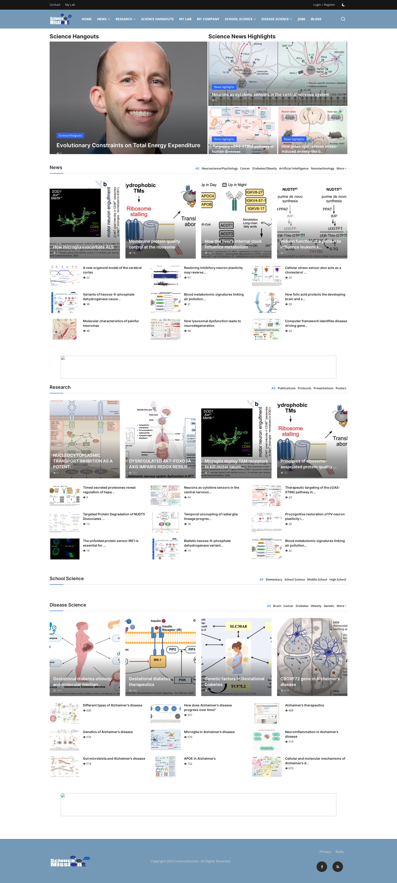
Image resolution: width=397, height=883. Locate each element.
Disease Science (275, 19)
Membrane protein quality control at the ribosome (154, 244)
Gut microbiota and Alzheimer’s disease (114, 758)
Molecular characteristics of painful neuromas (111, 323)
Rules (339, 851)
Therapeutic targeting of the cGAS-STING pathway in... (312, 489)
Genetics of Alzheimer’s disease (108, 732)
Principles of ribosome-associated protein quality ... (309, 464)
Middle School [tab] (317, 579)
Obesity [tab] (316, 606)
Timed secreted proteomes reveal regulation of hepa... (109, 489)
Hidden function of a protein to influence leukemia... (311, 244)
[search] (343, 19)
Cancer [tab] (245, 168)
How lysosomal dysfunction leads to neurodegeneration (212, 323)
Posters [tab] (341, 388)
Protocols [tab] (304, 388)
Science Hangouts (157, 19)
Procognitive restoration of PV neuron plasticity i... (315, 516)
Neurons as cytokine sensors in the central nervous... (211, 489)
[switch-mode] (343, 4)
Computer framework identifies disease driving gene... (316, 323)
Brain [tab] (277, 606)
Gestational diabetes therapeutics (149, 681)
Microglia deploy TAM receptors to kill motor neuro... (236, 464)
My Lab (70, 5)
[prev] (57, 102)
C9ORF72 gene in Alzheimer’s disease (310, 681)
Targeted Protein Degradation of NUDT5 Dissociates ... (114, 516)
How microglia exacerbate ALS (83, 247)
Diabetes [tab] (302, 606)
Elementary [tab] (274, 579)
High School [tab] (337, 579)
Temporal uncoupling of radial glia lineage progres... (211, 516)
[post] (128, 102)
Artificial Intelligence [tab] (294, 168)
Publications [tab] (286, 388)
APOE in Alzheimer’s (200, 758)
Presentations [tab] (323, 388)
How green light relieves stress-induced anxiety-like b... (309, 149)
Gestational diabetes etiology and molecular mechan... (82, 681)
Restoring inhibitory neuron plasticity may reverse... (213, 270)
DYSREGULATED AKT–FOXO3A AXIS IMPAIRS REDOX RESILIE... (160, 464)
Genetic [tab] (329, 606)
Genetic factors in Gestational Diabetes (234, 681)
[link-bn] (198, 367)
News (102, 19)
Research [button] (124, 19)
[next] (200, 102)
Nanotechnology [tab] (322, 168)
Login (317, 5)
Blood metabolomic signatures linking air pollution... (214, 296)
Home (87, 19)
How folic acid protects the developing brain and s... (315, 296)
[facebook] (322, 866)
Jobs (301, 19)
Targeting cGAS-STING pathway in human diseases (243, 149)
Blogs (316, 19)
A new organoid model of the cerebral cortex (112, 270)
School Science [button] (238, 19)
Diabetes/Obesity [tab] (264, 168)
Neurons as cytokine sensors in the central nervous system (270, 94)
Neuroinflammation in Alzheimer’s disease (311, 734)
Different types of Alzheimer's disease (112, 705)
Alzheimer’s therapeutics (304, 705)
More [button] (340, 168)
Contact (55, 5)
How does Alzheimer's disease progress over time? (208, 707)
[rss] (337, 866)
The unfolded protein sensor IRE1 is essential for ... (111, 543)
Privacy (325, 851)
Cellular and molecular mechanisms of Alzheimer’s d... (315, 760)
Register (329, 5)
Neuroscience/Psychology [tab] (220, 168)
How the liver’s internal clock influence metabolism (233, 244)
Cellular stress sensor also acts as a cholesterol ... (313, 270)
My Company (208, 19)
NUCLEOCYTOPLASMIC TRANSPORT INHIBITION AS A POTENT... (83, 461)
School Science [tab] (294, 579)
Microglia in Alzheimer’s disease (209, 732)
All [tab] (197, 168)
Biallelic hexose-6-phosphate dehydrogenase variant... (207, 543)
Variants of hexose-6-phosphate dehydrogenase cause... (108, 296)
